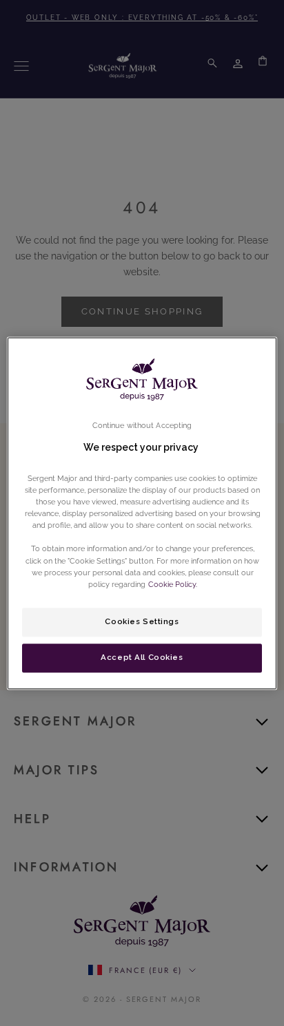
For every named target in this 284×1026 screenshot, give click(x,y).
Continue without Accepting (142, 425)
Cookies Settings (142, 621)
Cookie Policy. (171, 584)
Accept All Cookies (142, 657)
